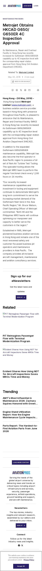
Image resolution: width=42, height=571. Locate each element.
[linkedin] (17, 90)
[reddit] (25, 90)
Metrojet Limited (26, 72)
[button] (4, 6)
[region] (21, 561)
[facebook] (12, 90)
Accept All (21, 566)
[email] (29, 90)
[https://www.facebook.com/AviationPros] (19, 545)
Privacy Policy (29, 560)
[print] (38, 90)
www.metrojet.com (21, 105)
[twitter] (21, 90)
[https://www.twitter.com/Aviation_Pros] (22, 545)
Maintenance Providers (13, 19)
